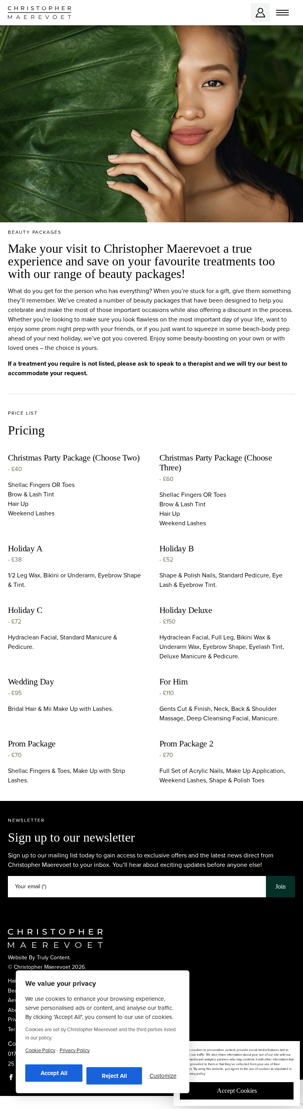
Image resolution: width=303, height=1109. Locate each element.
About (15, 1010)
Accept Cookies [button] (237, 1090)
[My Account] (260, 12)
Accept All (54, 1073)
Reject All (114, 1075)
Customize (163, 1075)
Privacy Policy (75, 1050)
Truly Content (53, 957)
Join (280, 886)
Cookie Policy (40, 1050)
